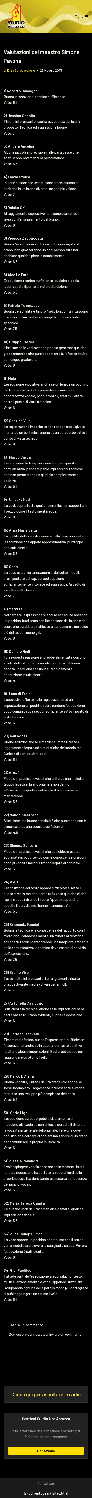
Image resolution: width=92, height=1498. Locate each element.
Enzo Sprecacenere (21, 70)
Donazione (46, 1451)
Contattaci (46, 1483)
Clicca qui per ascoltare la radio (46, 1394)
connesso (35, 1334)
